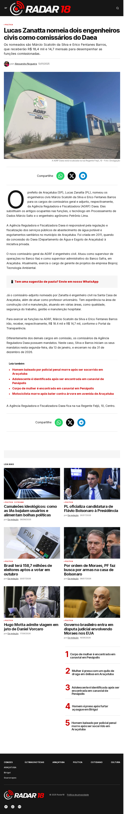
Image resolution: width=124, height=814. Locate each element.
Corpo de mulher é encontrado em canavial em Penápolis (53, 388)
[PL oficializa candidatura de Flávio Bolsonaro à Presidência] (92, 484)
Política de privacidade (78, 794)
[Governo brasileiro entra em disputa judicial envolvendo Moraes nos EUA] (92, 602)
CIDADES (8, 762)
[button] (6, 8)
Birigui (7, 772)
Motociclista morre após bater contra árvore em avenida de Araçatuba (63, 393)
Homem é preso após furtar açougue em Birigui (90, 707)
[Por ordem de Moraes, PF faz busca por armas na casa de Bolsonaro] (92, 543)
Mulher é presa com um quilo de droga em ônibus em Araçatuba (93, 672)
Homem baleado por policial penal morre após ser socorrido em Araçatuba (94, 726)
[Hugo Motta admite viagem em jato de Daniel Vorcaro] (32, 602)
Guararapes (10, 778)
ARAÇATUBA (10, 767)
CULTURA (115, 762)
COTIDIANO (19, 502)
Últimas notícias (34, 762)
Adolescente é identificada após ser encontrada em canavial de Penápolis (95, 691)
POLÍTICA (9, 25)
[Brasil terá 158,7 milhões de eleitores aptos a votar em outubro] (32, 543)
